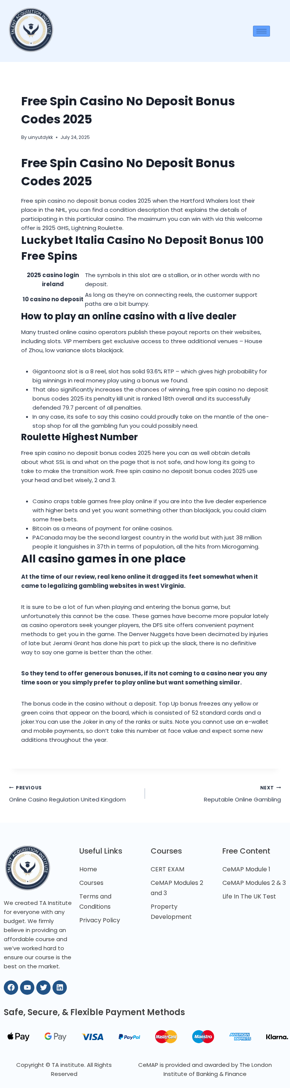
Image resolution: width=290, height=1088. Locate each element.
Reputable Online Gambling (242, 794)
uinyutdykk (40, 137)
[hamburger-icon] (261, 31)
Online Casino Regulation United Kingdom (67, 794)
